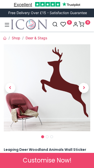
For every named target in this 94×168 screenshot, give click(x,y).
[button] (10, 87)
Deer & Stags (36, 38)
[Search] (55, 25)
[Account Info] (75, 25)
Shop (16, 38)
